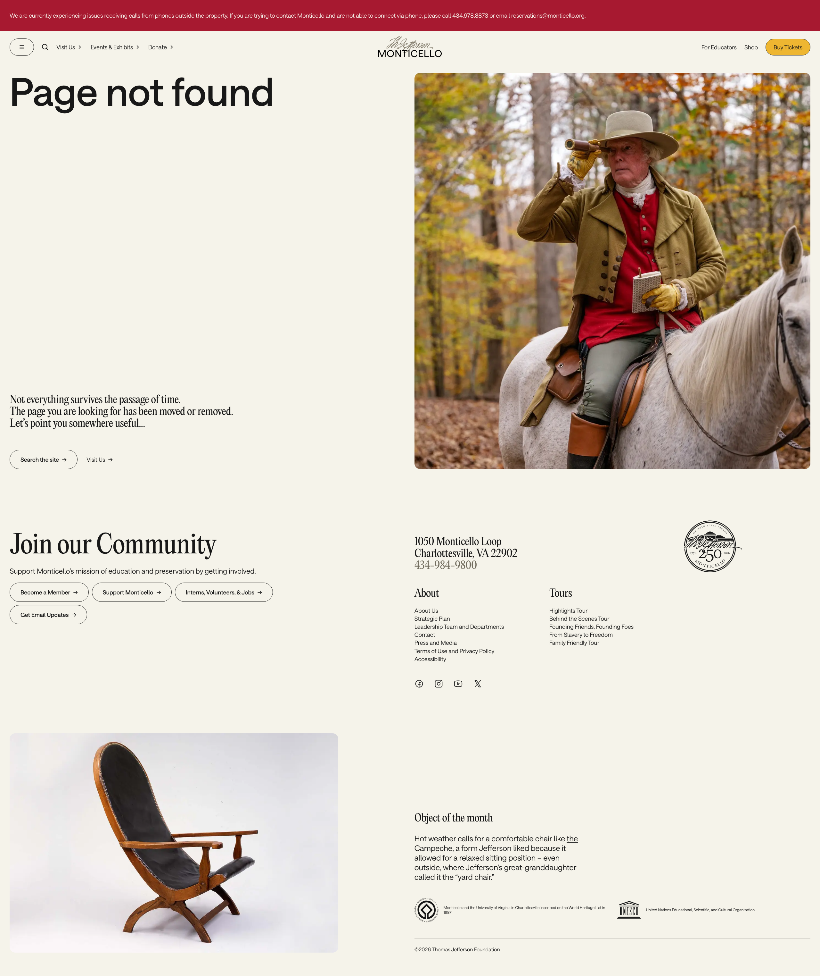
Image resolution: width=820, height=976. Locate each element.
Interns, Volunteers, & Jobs (220, 592)
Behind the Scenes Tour (579, 618)
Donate (157, 47)
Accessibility (430, 658)
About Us (426, 610)
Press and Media (435, 642)
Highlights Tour (568, 610)
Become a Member (45, 592)
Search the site (39, 459)
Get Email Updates (44, 614)
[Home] (410, 47)
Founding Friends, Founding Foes (591, 626)
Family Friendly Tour (574, 642)
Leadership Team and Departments (459, 626)
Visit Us (65, 47)
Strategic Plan (432, 618)
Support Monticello (128, 592)
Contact (424, 634)
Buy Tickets (788, 47)
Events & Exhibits (112, 47)
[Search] (45, 47)
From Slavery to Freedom (581, 634)
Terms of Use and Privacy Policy (454, 650)
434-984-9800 (445, 566)
